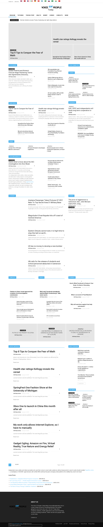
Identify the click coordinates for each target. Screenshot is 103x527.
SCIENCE (52, 15)
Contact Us (11, 1)
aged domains (29, 181)
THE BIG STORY (30, 15)
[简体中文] (59, 1)
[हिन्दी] (56, 1)
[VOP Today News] (51, 8)
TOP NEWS (20, 15)
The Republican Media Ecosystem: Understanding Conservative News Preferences (31, 482)
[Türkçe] (39, 1)
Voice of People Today (17, 523)
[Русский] (49, 1)
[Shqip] (25, 1)
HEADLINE (12, 15)
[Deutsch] (35, 1)
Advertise (17, 1)
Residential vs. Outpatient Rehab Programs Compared (24, 478)
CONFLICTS (59, 15)
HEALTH (38, 15)
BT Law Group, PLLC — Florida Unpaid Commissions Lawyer (26, 480)
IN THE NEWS (13, 50)
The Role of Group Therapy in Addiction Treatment (23, 486)
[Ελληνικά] (42, 1)
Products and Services (74, 523)
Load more (81, 383)
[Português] (45, 1)
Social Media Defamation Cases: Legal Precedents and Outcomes (27, 484)
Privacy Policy (91, 523)
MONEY (45, 15)
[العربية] (52, 1)
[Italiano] (32, 1)
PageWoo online (89, 470)
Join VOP (66, 523)
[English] (21, 1)
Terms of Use (84, 523)
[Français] (28, 1)
